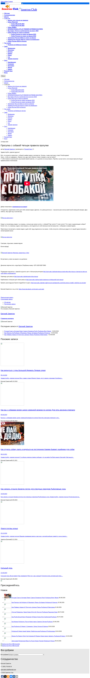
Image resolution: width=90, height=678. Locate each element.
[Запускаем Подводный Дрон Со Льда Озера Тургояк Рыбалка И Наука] (8, 641)
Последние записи (9, 304)
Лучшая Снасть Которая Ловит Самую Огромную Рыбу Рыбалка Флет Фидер (27, 331)
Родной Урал (28, 149)
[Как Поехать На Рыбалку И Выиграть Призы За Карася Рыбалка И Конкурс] (8, 602)
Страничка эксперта (7, 318)
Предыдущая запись (7, 297)
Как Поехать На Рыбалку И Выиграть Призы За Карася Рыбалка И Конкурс (27, 333)
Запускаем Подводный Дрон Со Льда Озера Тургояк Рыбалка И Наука (33, 641)
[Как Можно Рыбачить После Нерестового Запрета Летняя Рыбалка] (8, 621)
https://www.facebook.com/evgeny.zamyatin (31, 289)
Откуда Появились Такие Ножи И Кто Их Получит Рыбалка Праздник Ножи (34, 612)
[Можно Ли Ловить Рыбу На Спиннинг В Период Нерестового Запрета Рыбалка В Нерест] (8, 636)
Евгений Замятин (9, 149)
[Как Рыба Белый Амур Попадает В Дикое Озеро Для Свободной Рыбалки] (8, 617)
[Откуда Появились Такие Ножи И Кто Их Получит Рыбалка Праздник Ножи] (8, 612)
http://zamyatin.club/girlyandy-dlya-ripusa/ (26, 276)
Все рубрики (4, 654)
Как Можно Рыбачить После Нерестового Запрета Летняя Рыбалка (32, 621)
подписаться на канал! (19, 206)
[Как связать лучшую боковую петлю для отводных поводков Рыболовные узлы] (45, 473)
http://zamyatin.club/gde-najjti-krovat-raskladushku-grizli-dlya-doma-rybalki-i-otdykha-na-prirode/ (58, 283)
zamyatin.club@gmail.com (8, 669)
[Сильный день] (45, 552)
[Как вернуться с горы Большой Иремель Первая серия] (45, 354)
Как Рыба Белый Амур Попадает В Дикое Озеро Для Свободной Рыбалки (34, 617)
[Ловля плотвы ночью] (45, 513)
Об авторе (7, 302)
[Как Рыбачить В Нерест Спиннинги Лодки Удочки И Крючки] (8, 626)
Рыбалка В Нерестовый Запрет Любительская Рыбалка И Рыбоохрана (33, 631)
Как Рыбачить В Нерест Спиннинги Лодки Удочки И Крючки (30, 626)
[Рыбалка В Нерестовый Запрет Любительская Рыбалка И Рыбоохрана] (8, 631)
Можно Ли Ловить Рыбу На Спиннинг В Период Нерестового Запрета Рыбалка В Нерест (39, 636)
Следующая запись (7, 299)
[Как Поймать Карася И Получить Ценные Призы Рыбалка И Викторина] (8, 607)
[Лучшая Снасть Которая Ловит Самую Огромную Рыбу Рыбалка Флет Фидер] (8, 597)
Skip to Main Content (7, 1)
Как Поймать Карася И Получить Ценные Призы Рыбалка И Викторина (25, 334)
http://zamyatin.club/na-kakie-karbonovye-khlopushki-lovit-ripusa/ (44, 279)
